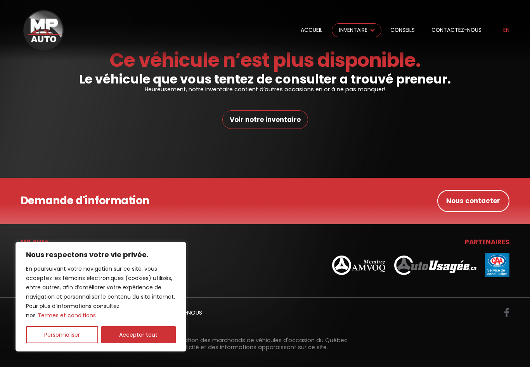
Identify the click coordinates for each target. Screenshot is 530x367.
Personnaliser (62, 335)
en (506, 30)
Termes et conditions (67, 315)
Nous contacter (473, 200)
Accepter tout (138, 335)
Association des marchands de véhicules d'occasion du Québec (256, 340)
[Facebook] (506, 312)
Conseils (402, 30)
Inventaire (353, 30)
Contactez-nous (456, 30)
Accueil (311, 30)
